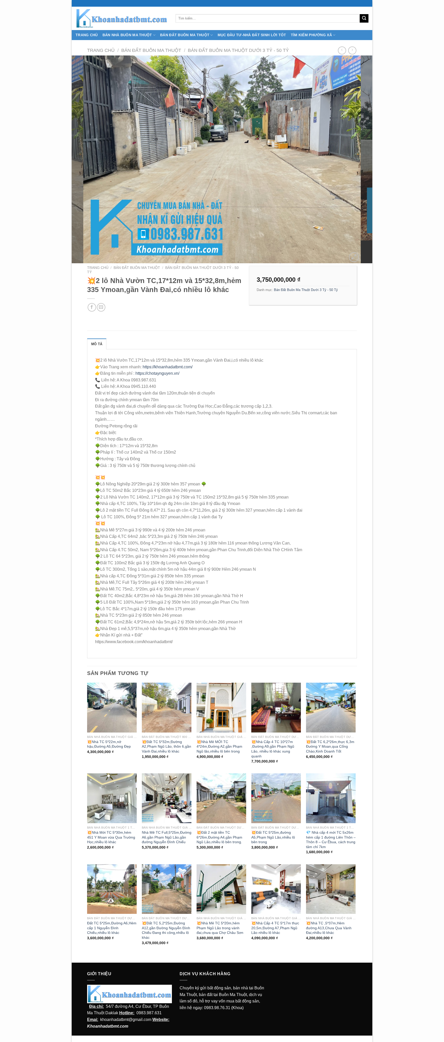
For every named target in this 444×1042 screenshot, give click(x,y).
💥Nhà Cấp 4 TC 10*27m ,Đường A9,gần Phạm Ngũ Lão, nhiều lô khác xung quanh (272, 749)
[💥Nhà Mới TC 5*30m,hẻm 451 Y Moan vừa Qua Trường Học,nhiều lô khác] (112, 798)
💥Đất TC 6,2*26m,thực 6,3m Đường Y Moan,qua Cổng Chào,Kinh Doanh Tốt (330, 746)
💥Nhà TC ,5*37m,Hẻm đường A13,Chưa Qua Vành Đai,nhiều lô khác (328, 928)
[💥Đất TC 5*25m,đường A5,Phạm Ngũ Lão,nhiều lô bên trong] (276, 798)
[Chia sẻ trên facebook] (92, 307)
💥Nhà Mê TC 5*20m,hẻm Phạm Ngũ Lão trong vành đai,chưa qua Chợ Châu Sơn (220, 928)
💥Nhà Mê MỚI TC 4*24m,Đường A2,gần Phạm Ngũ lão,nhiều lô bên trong (219, 746)
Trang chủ (101, 50)
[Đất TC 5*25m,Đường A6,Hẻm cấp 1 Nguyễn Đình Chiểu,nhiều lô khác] (112, 889)
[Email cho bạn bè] (101, 307)
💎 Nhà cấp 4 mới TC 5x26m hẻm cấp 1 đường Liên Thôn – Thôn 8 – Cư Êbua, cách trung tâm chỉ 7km (331, 839)
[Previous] (84, 159)
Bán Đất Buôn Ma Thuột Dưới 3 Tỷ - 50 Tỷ (238, 50)
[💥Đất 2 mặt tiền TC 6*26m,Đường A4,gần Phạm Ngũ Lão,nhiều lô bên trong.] (221, 798)
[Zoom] (354, 257)
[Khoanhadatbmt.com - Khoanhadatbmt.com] (122, 18)
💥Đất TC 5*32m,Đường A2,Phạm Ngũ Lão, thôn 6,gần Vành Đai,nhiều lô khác (166, 746)
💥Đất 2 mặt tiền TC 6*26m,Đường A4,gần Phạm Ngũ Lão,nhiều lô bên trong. (219, 837)
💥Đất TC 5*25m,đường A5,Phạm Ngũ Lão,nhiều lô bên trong (273, 837)
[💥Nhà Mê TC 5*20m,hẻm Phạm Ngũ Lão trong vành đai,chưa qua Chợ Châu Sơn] (221, 889)
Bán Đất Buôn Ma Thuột (184, 35)
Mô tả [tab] (96, 344)
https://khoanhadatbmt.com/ (167, 367)
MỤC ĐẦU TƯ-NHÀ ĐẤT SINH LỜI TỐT (252, 35)
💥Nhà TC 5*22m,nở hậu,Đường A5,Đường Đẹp (109, 744)
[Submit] (364, 18)
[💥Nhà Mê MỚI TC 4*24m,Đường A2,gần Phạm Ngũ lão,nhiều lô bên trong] (221, 707)
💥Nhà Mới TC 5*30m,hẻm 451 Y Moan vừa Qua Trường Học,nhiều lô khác (111, 837)
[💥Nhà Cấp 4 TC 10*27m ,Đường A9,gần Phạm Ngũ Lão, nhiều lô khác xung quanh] (276, 707)
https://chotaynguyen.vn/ (157, 373)
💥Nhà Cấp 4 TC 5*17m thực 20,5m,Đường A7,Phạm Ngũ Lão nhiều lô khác (275, 928)
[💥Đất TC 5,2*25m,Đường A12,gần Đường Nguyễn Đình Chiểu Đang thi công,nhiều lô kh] (166, 889)
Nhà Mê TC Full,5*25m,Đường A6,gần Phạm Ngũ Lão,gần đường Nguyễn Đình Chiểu (166, 837)
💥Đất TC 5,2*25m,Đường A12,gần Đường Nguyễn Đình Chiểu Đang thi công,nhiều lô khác (166, 930)
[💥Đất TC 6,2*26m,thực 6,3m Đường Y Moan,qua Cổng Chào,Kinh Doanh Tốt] (331, 707)
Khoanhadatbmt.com (107, 1026)
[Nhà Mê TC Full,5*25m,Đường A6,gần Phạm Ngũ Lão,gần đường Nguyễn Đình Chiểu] (166, 798)
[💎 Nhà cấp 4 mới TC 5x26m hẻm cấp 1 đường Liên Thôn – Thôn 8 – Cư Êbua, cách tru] (331, 798)
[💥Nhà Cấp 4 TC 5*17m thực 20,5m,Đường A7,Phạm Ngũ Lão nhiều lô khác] (276, 889)
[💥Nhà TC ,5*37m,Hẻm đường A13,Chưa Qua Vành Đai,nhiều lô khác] (331, 889)
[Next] (359, 159)
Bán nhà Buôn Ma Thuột (127, 35)
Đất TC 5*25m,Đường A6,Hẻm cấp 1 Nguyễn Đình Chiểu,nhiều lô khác (111, 928)
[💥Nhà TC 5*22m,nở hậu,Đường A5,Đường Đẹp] (112, 707)
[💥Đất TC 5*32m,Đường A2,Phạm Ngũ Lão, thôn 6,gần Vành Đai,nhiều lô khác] (166, 707)
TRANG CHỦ (87, 35)
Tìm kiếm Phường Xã (311, 35)
